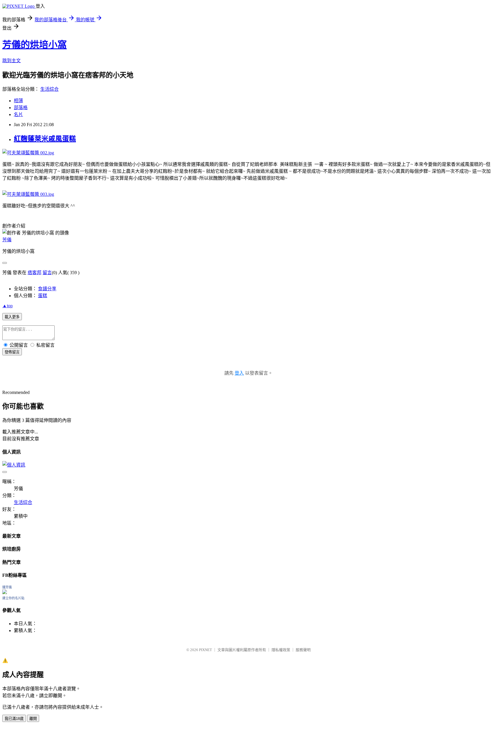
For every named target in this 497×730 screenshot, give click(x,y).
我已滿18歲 (14, 718)
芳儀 (7, 239)
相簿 (18, 100)
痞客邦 (34, 272)
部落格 (21, 107)
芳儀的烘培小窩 (34, 44)
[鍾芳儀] (4, 592)
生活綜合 (49, 89)
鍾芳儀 (7, 587)
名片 (18, 114)
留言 (47, 272)
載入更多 (12, 317)
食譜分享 (47, 288)
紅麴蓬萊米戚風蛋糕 (45, 139)
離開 (33, 718)
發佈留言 (12, 352)
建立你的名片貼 (13, 598)
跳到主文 (11, 60)
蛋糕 (42, 295)
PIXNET (205, 650)
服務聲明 (303, 650)
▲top (7, 305)
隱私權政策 (281, 650)
